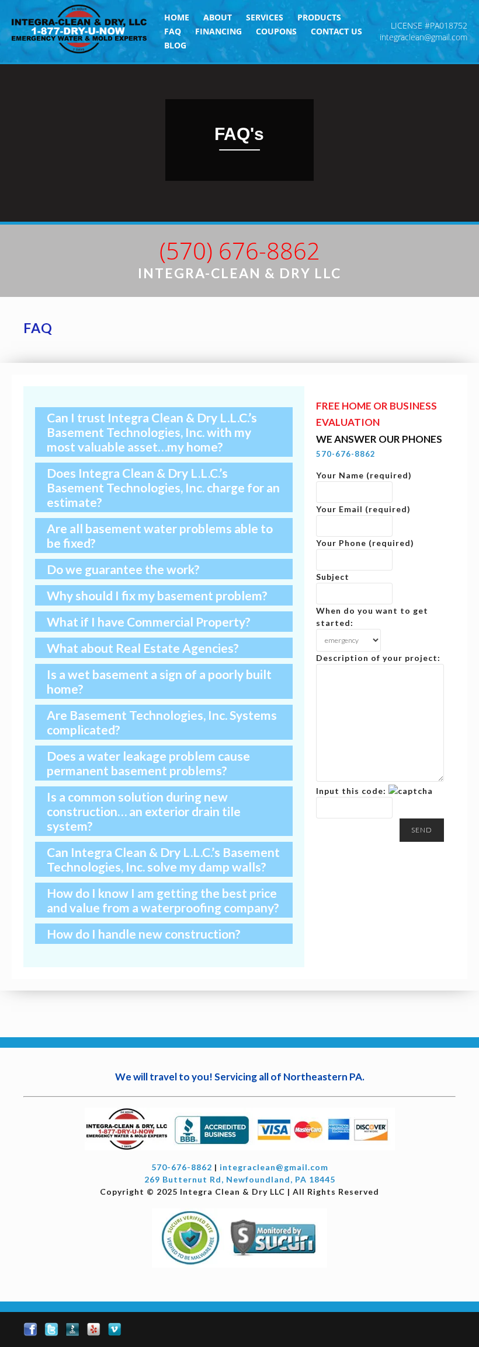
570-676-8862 (346, 454)
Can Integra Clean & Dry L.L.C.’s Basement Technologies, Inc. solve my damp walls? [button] (163, 859)
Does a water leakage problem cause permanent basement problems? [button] (148, 763)
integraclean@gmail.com (423, 37)
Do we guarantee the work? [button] (123, 569)
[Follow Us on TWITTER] (51, 1329)
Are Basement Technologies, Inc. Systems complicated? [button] (162, 722)
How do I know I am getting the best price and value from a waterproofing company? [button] (163, 900)
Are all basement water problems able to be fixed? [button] (160, 535)
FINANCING (218, 31)
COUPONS (276, 31)
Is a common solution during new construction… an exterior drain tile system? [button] (144, 811)
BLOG (175, 45)
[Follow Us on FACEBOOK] (30, 1329)
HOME (176, 17)
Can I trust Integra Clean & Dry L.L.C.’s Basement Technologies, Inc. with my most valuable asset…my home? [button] (152, 432)
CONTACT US (336, 31)
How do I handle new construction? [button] (144, 933)
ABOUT (217, 17)
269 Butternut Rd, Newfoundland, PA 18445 (239, 1179)
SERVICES (264, 17)
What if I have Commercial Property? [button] (149, 621)
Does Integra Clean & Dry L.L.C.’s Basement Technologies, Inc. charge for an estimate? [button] (163, 487)
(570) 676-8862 (239, 251)
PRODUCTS (319, 17)
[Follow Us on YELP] (93, 1329)
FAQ (172, 31)
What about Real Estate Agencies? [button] (143, 648)
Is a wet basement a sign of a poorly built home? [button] (159, 681)
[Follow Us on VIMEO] (114, 1329)
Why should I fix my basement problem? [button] (157, 595)
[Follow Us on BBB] (72, 1329)
